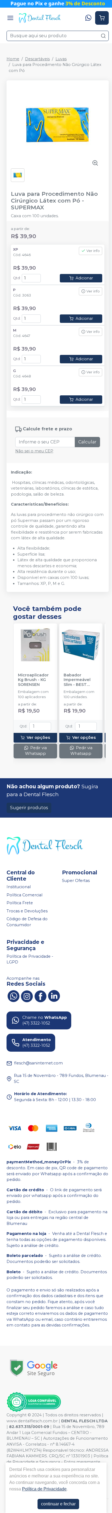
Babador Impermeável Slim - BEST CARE (77, 680)
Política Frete (20, 902)
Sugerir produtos (29, 807)
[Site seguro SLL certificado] (34, 1368)
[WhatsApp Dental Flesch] (13, 995)
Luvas (61, 58)
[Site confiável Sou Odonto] (34, 1402)
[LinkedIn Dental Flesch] (54, 995)
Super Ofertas (76, 880)
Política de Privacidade (44, 1489)
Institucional (19, 886)
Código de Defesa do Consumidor (27, 922)
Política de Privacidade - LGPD (30, 959)
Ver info (93, 251)
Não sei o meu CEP (34, 451)
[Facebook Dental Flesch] (40, 995)
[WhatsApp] (88, 18)
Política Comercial (24, 895)
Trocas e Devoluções (27, 911)
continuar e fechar (58, 1504)
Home (13, 58)
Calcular (87, 442)
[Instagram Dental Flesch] (27, 995)
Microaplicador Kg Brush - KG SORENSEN (33, 680)
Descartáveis (37, 58)
